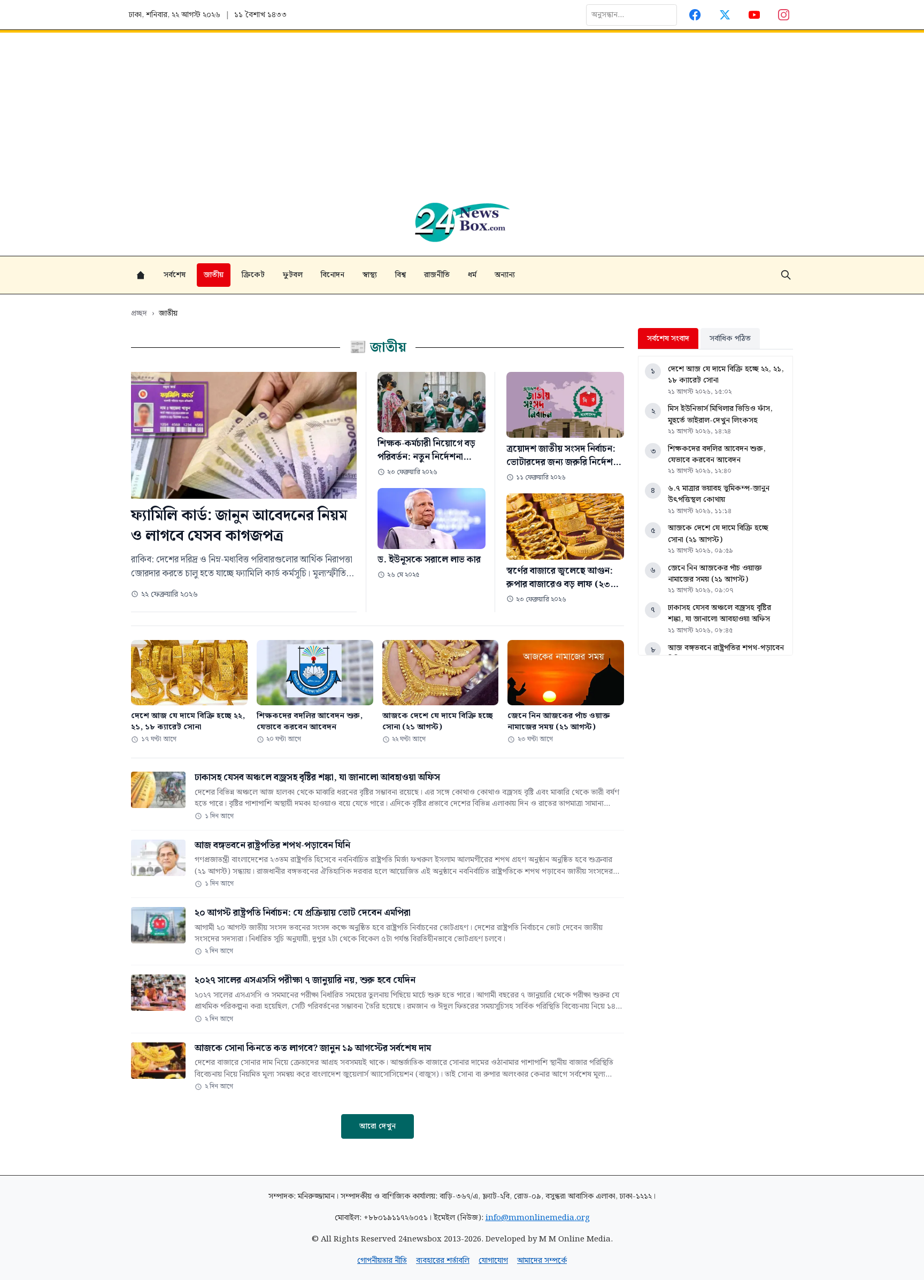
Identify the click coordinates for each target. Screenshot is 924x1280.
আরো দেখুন (377, 1126)
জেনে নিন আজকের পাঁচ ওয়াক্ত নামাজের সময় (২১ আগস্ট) (715, 573)
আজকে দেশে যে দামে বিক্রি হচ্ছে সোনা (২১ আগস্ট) (718, 533)
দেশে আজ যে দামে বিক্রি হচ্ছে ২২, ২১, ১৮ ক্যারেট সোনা (726, 374)
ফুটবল (293, 275)
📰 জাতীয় (377, 347)
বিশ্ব (400, 275)
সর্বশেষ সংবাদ (668, 338)
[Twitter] (724, 14)
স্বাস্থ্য (370, 275)
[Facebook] (695, 14)
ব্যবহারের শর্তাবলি (442, 1260)
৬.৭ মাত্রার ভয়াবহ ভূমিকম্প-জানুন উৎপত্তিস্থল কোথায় (718, 494)
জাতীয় (214, 275)
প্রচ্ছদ (139, 313)
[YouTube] (754, 14)
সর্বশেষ (175, 275)
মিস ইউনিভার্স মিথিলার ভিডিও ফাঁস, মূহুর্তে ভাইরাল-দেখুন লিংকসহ (720, 414)
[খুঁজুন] (786, 275)
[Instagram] (784, 14)
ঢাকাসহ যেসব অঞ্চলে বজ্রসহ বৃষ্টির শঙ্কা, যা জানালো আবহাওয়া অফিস (719, 613)
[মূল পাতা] (140, 275)
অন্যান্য (505, 275)
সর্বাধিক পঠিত (730, 338)
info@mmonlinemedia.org (538, 1218)
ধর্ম (472, 275)
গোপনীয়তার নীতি (382, 1260)
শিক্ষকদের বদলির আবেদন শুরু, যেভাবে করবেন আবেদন (717, 454)
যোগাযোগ (493, 1260)
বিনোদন (332, 275)
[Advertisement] (462, 113)
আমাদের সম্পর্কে (542, 1260)
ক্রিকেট (253, 275)
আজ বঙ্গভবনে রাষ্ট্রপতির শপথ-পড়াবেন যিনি (726, 653)
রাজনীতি (437, 275)
